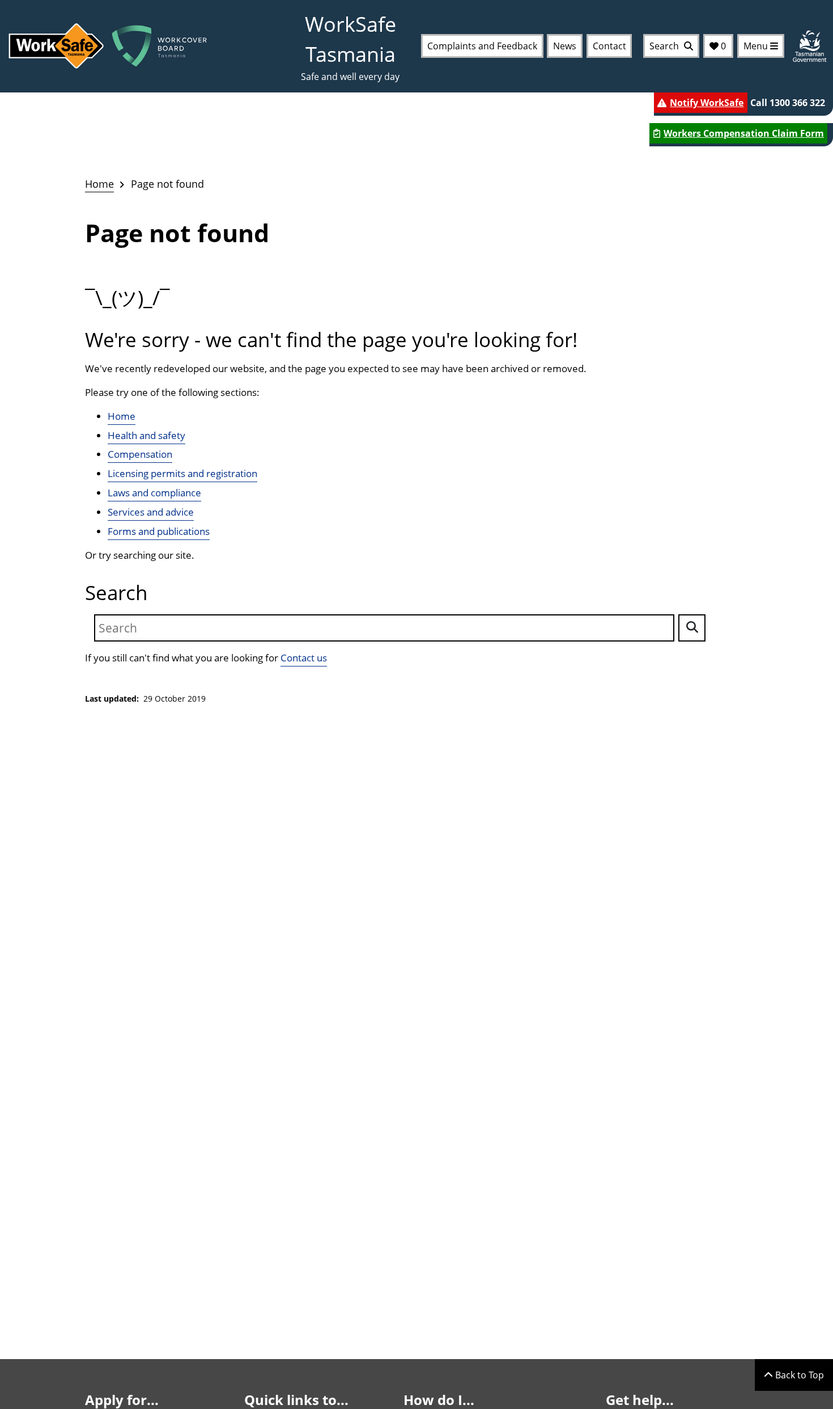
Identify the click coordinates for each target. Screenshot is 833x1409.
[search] (692, 628)
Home (99, 184)
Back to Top (798, 1375)
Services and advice (151, 511)
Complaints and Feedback (482, 46)
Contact (609, 46)
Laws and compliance (154, 492)
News (564, 46)
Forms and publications (159, 531)
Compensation (140, 454)
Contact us (303, 657)
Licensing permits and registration (182, 473)
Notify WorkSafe (706, 102)
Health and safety (146, 435)
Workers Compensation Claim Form (744, 133)
